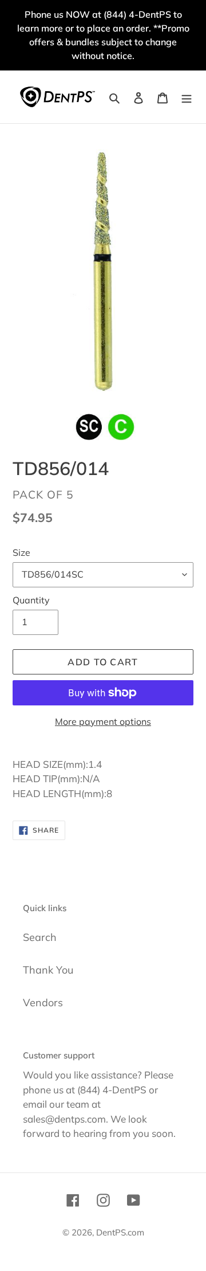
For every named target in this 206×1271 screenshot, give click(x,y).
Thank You (48, 969)
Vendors (43, 1002)
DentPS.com (120, 1232)
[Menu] (187, 96)
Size (21, 552)
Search (40, 937)
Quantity (31, 600)
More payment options (103, 721)
